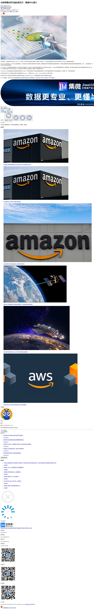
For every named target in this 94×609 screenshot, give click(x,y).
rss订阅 (30, 528)
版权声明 (6, 528)
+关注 (2, 407)
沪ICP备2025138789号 (29, 604)
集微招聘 (10, 528)
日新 (5, 5)
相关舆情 (3, 7)
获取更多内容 (4, 457)
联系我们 (15, 528)
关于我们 (23, 528)
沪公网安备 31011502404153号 (9, 607)
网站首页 (2, 528)
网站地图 (19, 528)
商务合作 (27, 528)
